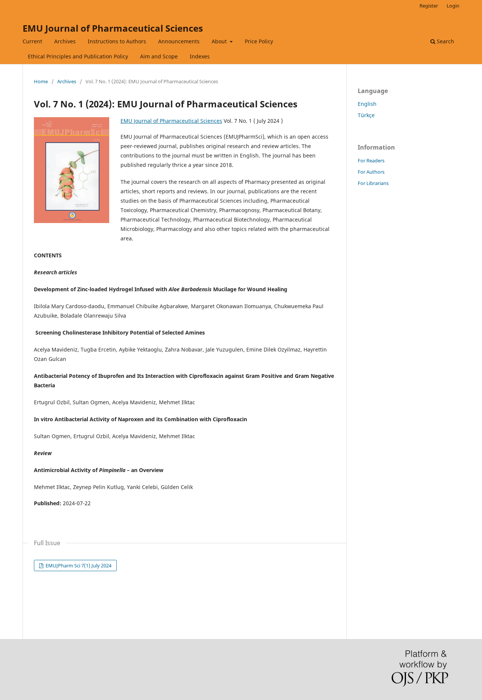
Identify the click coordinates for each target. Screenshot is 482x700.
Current (32, 41)
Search (444, 41)
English (367, 103)
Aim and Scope (159, 56)
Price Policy (259, 41)
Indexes (200, 56)
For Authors (371, 171)
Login (453, 5)
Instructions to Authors (117, 41)
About (220, 41)
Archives (65, 41)
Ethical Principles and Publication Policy (78, 56)
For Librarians (373, 183)
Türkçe (366, 115)
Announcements (179, 41)
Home (41, 81)
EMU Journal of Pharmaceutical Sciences (113, 28)
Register (428, 5)
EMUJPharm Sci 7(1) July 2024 (77, 565)
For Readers (371, 160)
